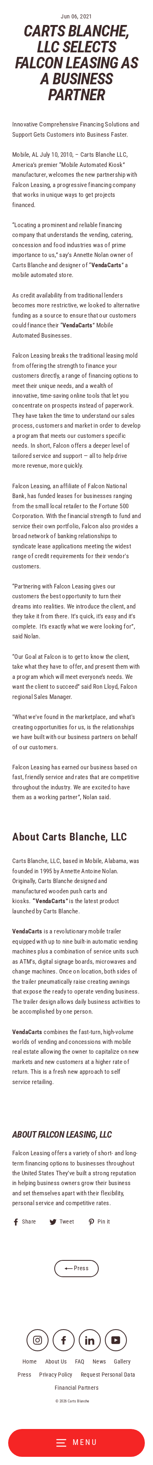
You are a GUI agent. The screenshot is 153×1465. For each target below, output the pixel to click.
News (99, 1361)
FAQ (79, 1361)
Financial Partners (76, 1387)
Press (81, 1268)
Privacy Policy (55, 1374)
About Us (56, 1361)
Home (29, 1361)
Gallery (122, 1361)
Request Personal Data (108, 1374)
